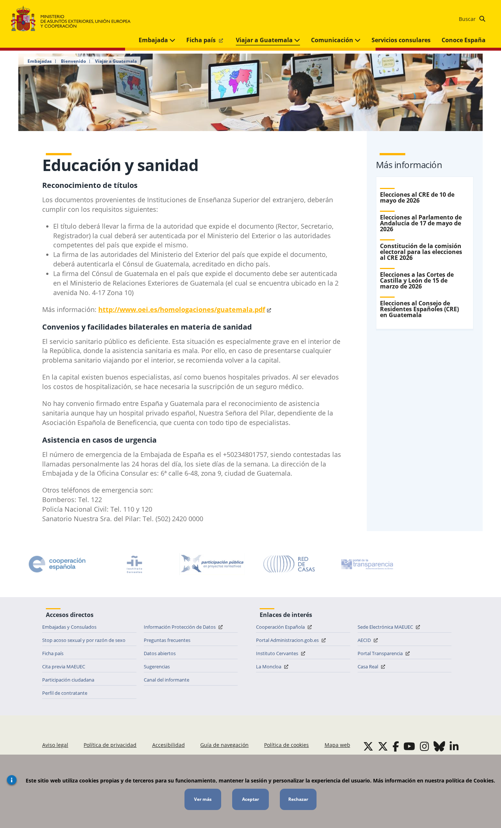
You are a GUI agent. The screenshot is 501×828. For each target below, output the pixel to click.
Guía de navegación (224, 744)
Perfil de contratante (64, 693)
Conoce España (464, 40)
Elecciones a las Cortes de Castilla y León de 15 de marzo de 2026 (417, 280)
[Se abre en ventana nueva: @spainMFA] (383, 746)
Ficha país (201, 40)
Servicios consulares (401, 40)
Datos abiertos (160, 653)
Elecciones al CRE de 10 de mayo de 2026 (417, 197)
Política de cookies (286, 744)
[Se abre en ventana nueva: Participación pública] (212, 564)
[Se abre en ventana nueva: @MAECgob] (368, 746)
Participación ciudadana (68, 679)
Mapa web (337, 744)
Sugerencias (157, 666)
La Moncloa (269, 666)
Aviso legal (55, 744)
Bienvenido (73, 61)
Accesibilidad (168, 744)
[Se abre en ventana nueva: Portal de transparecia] (366, 564)
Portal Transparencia (381, 653)
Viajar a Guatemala (265, 40)
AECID (365, 640)
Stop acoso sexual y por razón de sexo (83, 640)
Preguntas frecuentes (167, 640)
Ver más (203, 799)
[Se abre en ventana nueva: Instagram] (424, 746)
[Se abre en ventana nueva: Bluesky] (439, 746)
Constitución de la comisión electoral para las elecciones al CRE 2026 (421, 252)
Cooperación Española (281, 627)
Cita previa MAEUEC (63, 666)
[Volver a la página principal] (74, 19)
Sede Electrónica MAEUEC (386, 627)
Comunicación (333, 40)
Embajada (154, 40)
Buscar (468, 18)
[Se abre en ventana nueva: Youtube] (409, 746)
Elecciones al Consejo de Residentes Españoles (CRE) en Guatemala (419, 309)
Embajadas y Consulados (69, 627)
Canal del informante (166, 679)
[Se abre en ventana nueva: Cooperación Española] (57, 564)
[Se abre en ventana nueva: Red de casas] (289, 564)
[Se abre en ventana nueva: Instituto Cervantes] (134, 564)
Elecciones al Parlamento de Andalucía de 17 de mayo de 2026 (421, 223)
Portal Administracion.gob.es (288, 640)
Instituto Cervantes (277, 653)
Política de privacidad (110, 744)
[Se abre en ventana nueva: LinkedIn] (454, 746)
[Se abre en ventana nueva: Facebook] (395, 746)
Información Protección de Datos (180, 627)
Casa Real (368, 666)
